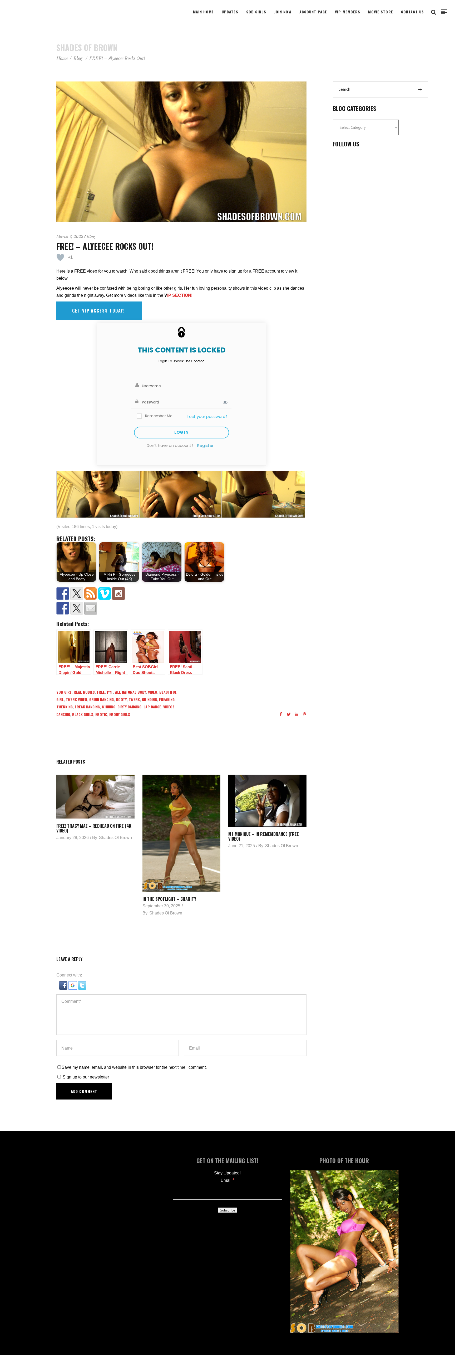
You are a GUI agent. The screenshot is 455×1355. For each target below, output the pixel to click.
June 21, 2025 (241, 845)
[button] (63, 988)
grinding (149, 699)
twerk (134, 699)
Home (62, 58)
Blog (77, 58)
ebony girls (119, 714)
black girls (82, 714)
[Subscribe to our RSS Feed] (90, 593)
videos (169, 706)
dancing (63, 714)
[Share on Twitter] (76, 608)
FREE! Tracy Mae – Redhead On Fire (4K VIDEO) (93, 828)
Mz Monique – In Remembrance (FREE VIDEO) (263, 836)
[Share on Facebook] (62, 608)
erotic (101, 714)
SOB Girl (64, 692)
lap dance (152, 706)
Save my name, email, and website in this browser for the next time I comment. (134, 1067)
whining (108, 706)
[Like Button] (60, 257)
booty (121, 699)
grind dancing (101, 699)
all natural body (130, 692)
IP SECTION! (179, 295)
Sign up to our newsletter (85, 1077)
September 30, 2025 (161, 906)
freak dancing (87, 706)
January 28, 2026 (72, 837)
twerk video (76, 699)
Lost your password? (207, 416)
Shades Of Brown (115, 837)
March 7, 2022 (69, 236)
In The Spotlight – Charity (169, 899)
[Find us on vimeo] (104, 593)
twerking (64, 706)
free (101, 692)
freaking (167, 699)
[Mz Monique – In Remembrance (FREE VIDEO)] (267, 801)
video (152, 692)
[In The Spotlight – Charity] (181, 833)
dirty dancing (129, 706)
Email (227, 1180)
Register (205, 445)
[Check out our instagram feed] (118, 593)
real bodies (84, 692)
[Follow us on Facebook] (62, 593)
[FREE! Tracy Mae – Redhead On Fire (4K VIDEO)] (95, 797)
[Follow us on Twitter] (76, 593)
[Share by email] (90, 608)
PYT (110, 692)
